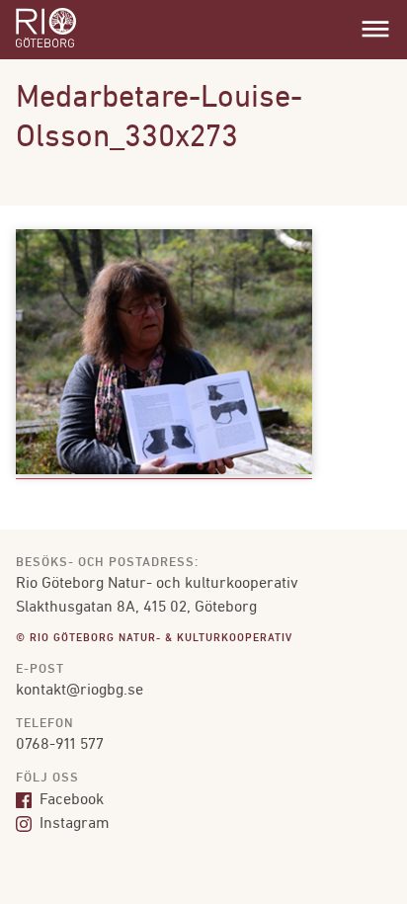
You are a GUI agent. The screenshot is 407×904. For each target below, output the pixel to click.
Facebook (70, 800)
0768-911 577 (60, 745)
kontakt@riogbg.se (79, 691)
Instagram (73, 824)
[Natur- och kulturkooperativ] (46, 45)
